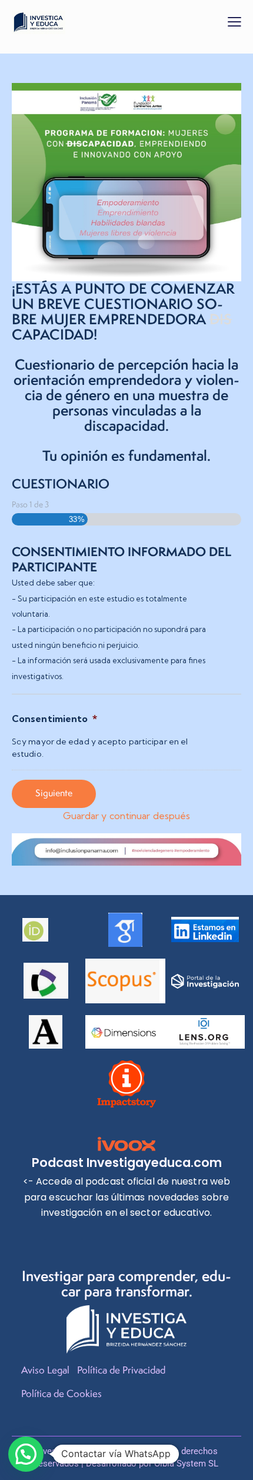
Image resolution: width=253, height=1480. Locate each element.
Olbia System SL (186, 1463)
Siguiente (53, 793)
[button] (234, 21)
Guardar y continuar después (127, 816)
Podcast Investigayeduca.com (127, 1162)
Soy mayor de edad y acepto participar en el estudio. (100, 747)
